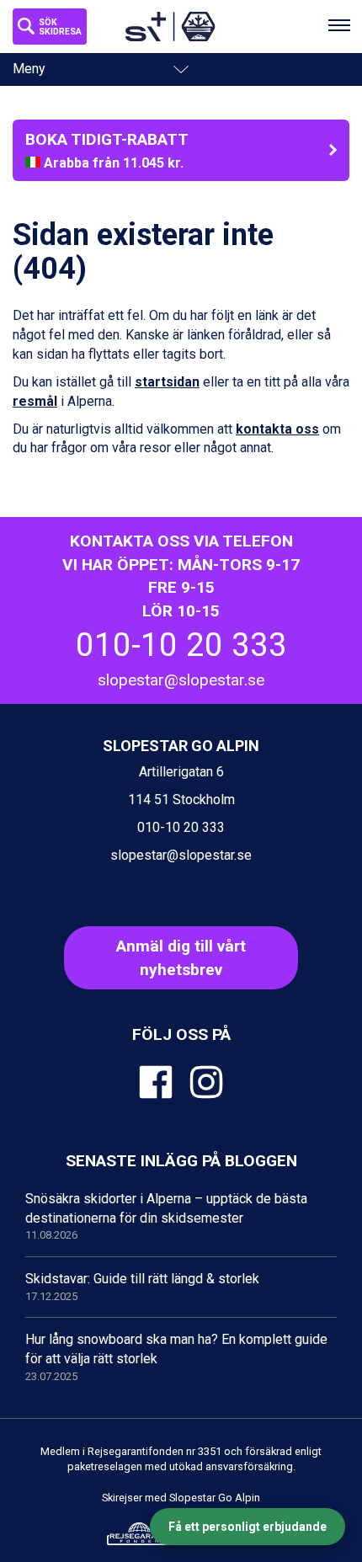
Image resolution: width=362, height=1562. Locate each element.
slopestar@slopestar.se (181, 680)
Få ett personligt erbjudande (247, 1526)
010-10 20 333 (181, 645)
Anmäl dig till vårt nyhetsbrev (181, 957)
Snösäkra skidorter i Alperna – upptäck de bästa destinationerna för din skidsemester (166, 1216)
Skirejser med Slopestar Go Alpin (181, 1497)
